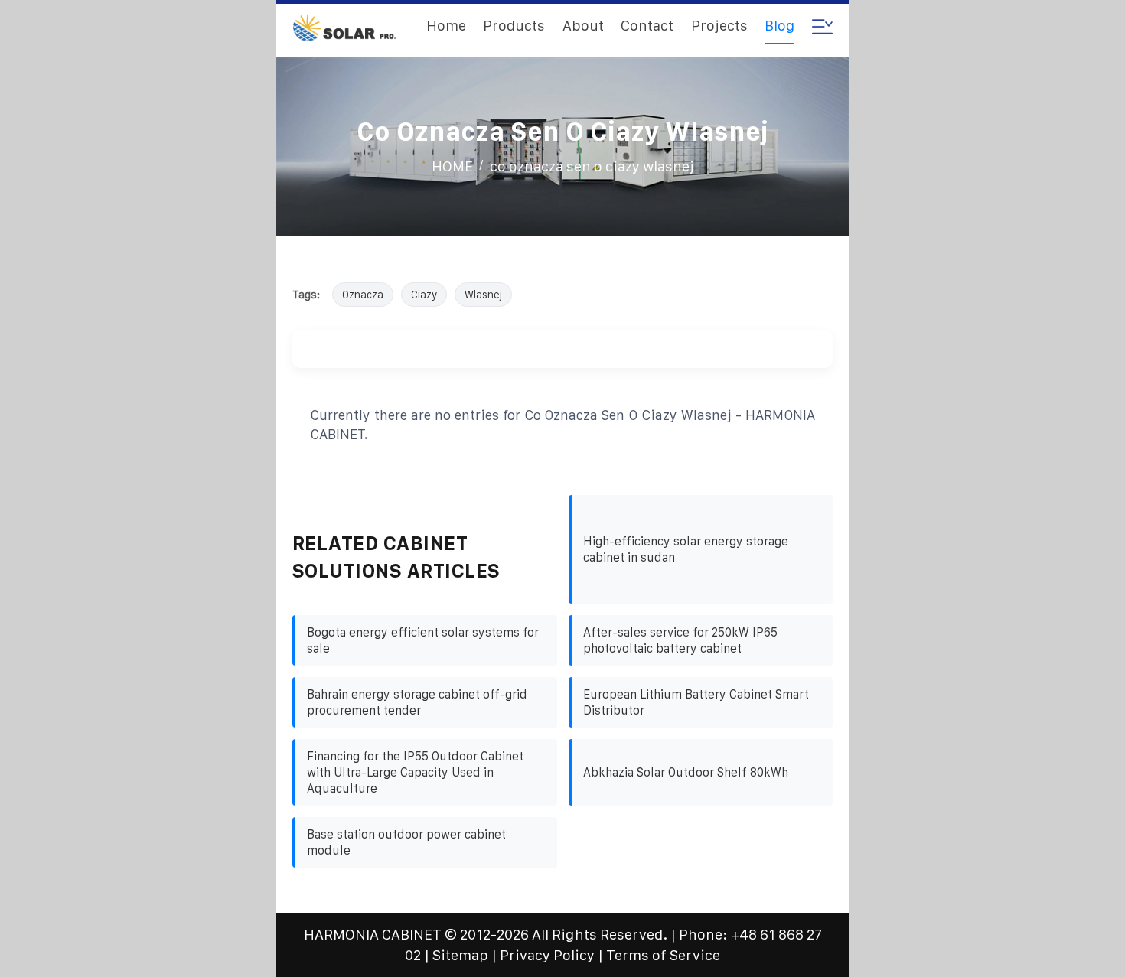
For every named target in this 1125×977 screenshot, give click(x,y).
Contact (647, 26)
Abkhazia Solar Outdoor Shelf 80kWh (685, 772)
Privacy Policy (547, 955)
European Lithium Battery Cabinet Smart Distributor (696, 702)
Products (514, 26)
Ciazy (424, 294)
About (583, 26)
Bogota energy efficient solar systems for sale (423, 640)
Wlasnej (483, 294)
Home (446, 26)
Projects (719, 26)
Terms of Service (663, 955)
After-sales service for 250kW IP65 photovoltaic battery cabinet (680, 640)
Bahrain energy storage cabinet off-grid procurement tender (417, 702)
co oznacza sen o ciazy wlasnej (592, 166)
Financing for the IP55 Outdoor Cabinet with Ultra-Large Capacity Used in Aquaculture (415, 772)
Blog (779, 26)
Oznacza (362, 294)
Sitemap (460, 955)
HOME (452, 166)
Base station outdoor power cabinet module (406, 842)
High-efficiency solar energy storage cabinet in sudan (685, 549)
